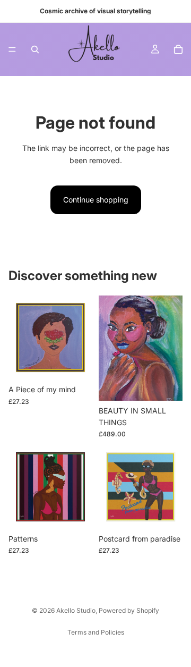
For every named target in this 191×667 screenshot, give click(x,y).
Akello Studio (76, 610)
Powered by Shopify (129, 610)
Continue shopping (95, 199)
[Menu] (12, 49)
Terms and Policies (95, 632)
